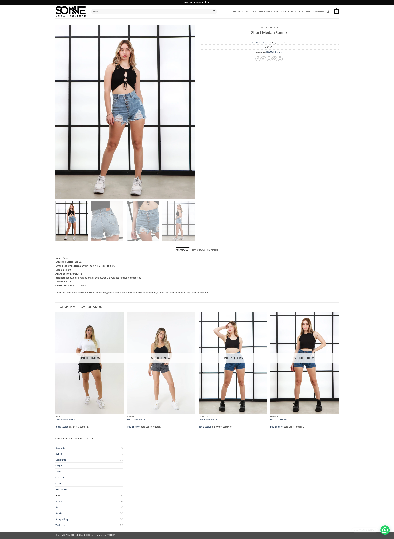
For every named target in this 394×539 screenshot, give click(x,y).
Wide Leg (60, 524)
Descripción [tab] (182, 250)
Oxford (59, 483)
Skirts (58, 507)
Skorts (58, 513)
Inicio (263, 27)
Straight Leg (61, 519)
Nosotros (264, 11)
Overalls (59, 477)
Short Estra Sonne (278, 419)
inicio (236, 11)
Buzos (58, 453)
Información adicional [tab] (205, 250)
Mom (58, 471)
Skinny (58, 501)
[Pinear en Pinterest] (274, 58)
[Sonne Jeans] (70, 11)
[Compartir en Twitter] (263, 58)
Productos (248, 11)
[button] (328, 11)
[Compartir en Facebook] (258, 58)
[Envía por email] (269, 58)
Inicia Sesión (258, 42)
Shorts (274, 27)
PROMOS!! (271, 52)
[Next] (188, 111)
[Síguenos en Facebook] (206, 2)
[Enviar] (214, 11)
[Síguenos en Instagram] (208, 2)
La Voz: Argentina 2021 (287, 11)
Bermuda (60, 447)
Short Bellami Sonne (65, 419)
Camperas (60, 459)
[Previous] (62, 111)
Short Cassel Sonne (208, 419)
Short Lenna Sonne (136, 419)
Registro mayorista (313, 11)
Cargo (58, 465)
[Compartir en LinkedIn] (280, 58)
